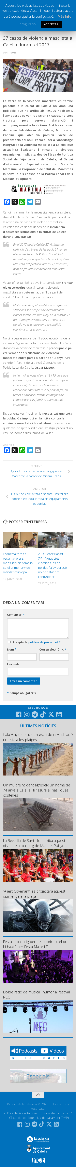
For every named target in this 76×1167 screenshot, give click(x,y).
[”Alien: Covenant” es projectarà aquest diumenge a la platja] (38, 915)
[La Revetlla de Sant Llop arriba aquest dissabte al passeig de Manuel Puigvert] (38, 865)
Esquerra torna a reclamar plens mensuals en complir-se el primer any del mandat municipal (18, 563)
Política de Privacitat (17, 1113)
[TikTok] (43, 714)
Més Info (64, 16)
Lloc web (13, 664)
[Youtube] (59, 714)
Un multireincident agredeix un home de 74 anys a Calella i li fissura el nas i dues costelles (36, 790)
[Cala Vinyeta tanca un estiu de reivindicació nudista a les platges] (38, 759)
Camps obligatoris (21, 693)
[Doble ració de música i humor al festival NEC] (38, 1016)
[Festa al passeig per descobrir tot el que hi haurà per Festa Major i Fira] (38, 966)
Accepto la (36, 642)
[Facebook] (18, 714)
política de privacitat (43, 642)
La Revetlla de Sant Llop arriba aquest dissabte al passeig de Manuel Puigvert (35, 843)
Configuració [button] (26, 24)
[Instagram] (27, 714)
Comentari (16, 615)
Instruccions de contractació (52, 1113)
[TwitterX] (51, 714)
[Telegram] (35, 714)
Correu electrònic (52, 649)
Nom (11, 649)
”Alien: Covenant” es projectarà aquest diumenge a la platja (34, 894)
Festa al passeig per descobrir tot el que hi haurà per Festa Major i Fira (36, 944)
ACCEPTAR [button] (51, 24)
